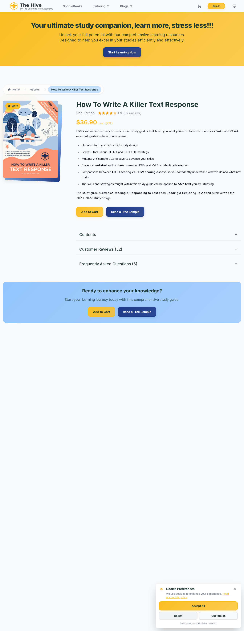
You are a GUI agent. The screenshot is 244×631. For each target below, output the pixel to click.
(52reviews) (132, 113)
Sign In (216, 6)
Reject (178, 615)
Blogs (124, 6)
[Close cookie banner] (235, 589)
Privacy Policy (186, 623)
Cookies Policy (200, 623)
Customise (218, 615)
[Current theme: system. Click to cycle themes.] (234, 6)
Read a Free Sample (125, 212)
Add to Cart (89, 212)
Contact (213, 623)
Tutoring (99, 6)
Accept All (198, 605)
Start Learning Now (122, 52)
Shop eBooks (72, 6)
